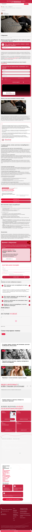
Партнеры (14, 516)
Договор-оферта (22, 517)
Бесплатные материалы (15, 510)
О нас (14, 520)
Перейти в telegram (8, 419)
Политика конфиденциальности (25, 513)
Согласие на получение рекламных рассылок (25, 515)
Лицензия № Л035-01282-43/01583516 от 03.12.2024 (24, 509)
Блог (14, 518)
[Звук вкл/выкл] (21, 47)
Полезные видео (15, 512)
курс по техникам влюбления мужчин (10, 58)
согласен (4, 272)
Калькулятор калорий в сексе (15, 515)
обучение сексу (17, 57)
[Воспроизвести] (2, 47)
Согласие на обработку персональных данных (23, 511)
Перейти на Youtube (23, 419)
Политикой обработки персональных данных (18, 272)
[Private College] (4, 4)
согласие (5, 79)
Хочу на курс (7, 450)
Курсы (14, 508)
